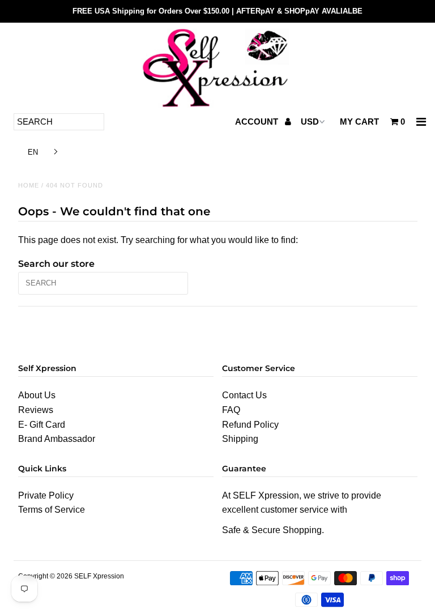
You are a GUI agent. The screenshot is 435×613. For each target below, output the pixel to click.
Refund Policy (250, 424)
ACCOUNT (257, 121)
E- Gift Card (41, 424)
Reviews (35, 410)
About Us (37, 395)
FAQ (231, 410)
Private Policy (46, 495)
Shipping (240, 439)
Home (28, 185)
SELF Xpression (99, 576)
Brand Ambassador (56, 439)
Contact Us (244, 395)
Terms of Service (51, 509)
